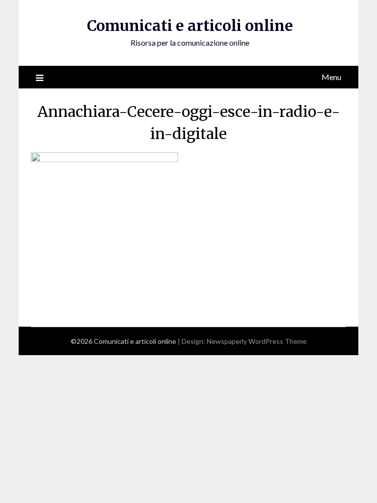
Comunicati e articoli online (190, 25)
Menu (331, 77)
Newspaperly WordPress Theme (257, 341)
